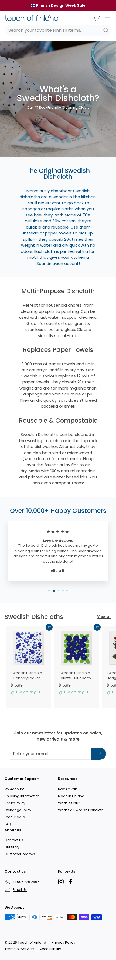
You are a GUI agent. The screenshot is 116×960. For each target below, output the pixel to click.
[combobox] (58, 30)
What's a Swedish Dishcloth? (81, 810)
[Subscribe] (98, 754)
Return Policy (15, 803)
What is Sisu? (69, 803)
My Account (14, 789)
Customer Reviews (20, 854)
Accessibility (50, 948)
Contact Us (14, 840)
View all (104, 616)
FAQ (8, 824)
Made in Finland (71, 796)
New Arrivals (68, 789)
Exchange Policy (18, 810)
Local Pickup (15, 817)
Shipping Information (22, 796)
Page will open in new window (61, 881)
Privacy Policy (63, 942)
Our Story (12, 847)
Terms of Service (19, 948)
